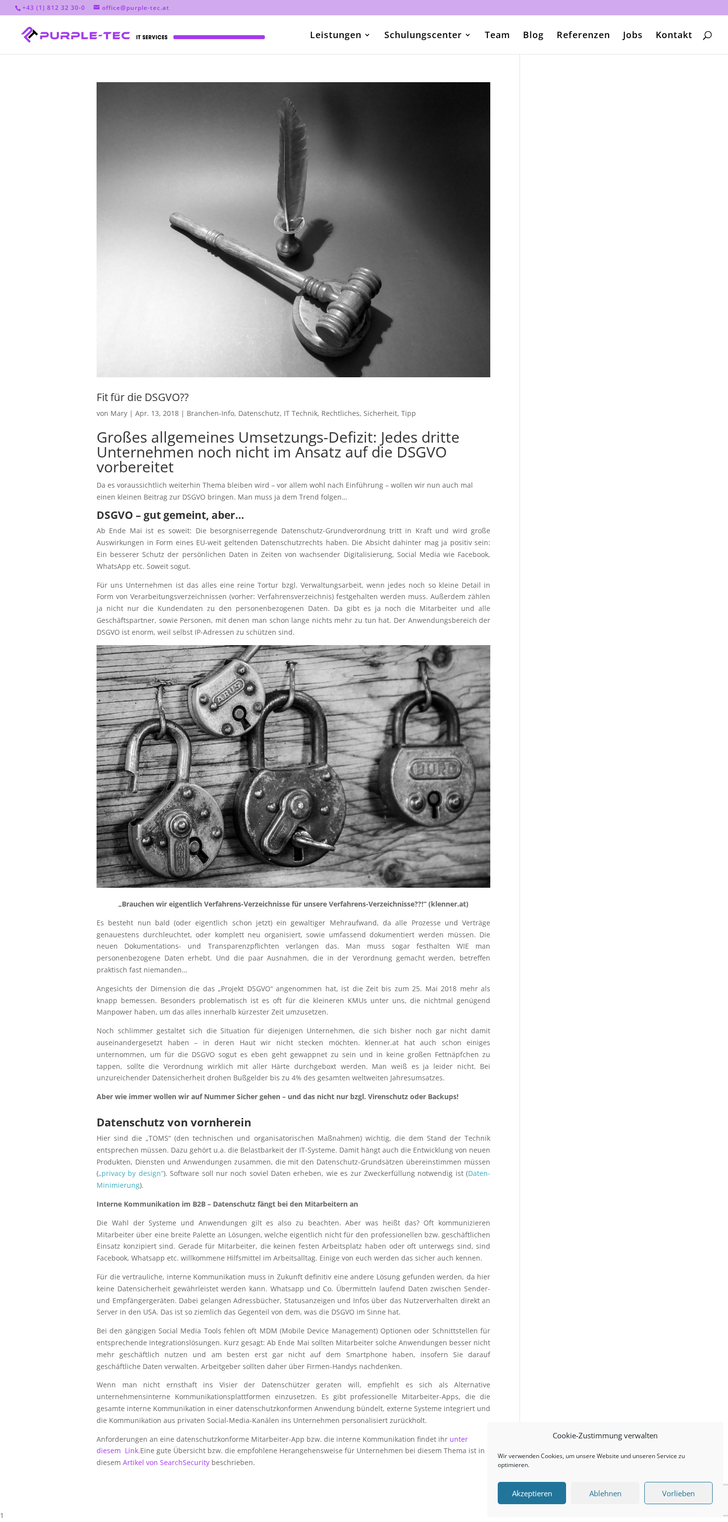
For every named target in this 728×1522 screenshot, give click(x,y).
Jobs (633, 36)
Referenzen (583, 36)
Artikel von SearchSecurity (166, 1462)
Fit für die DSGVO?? (143, 397)
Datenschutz (259, 413)
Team (497, 36)
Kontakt (674, 36)
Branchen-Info (210, 413)
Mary (118, 413)
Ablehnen (605, 1493)
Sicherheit (380, 413)
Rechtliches (340, 413)
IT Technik (300, 413)
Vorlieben (678, 1493)
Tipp (408, 413)
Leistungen (336, 36)
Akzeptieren (532, 1493)
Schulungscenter (423, 36)
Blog (533, 36)
